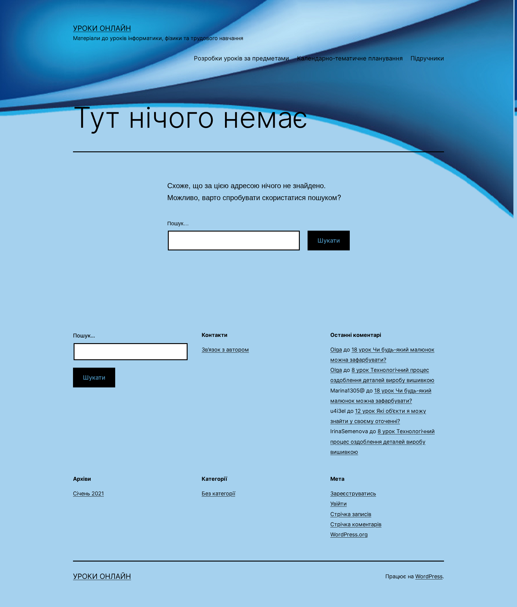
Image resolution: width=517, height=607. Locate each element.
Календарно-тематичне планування (350, 58)
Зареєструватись (353, 493)
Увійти (338, 503)
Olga (336, 349)
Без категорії (218, 493)
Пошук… (178, 223)
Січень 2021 (88, 493)
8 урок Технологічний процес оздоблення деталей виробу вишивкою (382, 441)
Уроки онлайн (102, 28)
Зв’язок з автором (225, 349)
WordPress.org (349, 534)
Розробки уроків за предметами (241, 58)
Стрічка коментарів (355, 524)
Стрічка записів (350, 514)
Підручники (427, 58)
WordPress (429, 576)
